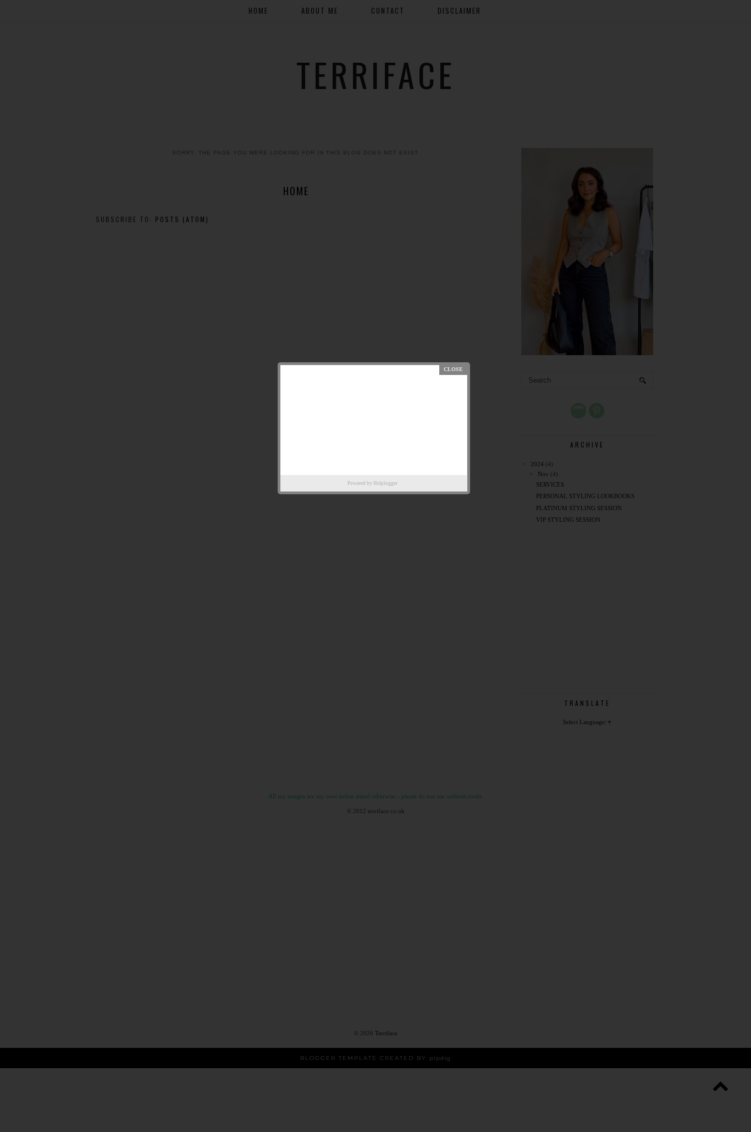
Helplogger (385, 483)
